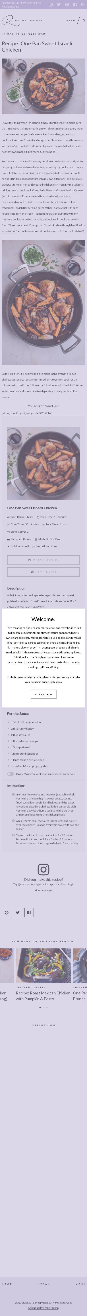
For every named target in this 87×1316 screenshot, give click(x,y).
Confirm (44, 694)
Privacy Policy (50, 667)
